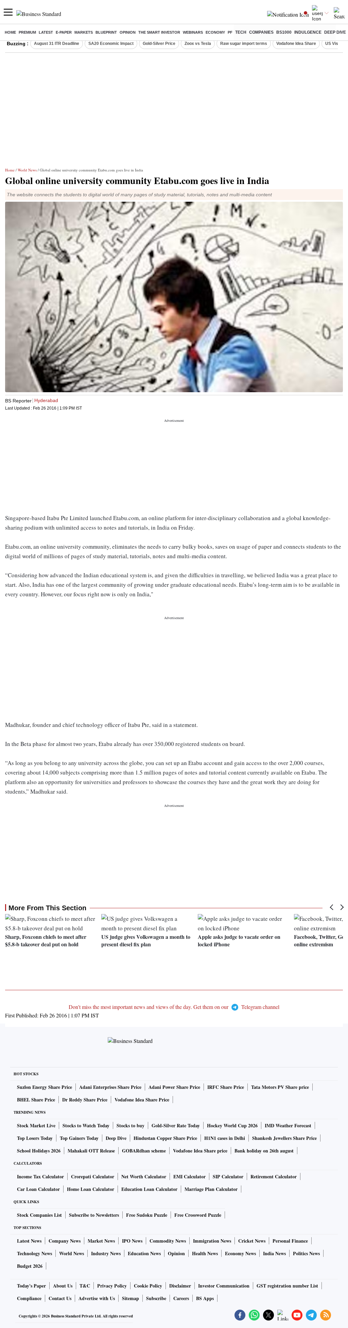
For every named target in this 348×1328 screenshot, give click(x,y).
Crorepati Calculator (92, 1176)
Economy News (240, 1253)
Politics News (306, 1253)
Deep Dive (335, 32)
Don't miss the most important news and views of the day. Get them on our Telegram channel (174, 1006)
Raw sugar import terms (243, 43)
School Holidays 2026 (38, 1150)
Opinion (128, 32)
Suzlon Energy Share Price (44, 1087)
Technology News (34, 1253)
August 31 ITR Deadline (56, 43)
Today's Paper (31, 1285)
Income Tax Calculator (40, 1176)
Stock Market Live (36, 1125)
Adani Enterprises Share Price (110, 1087)
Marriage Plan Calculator (211, 1189)
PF (230, 32)
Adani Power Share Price (174, 1087)
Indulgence (307, 32)
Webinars (193, 32)
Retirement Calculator (273, 1176)
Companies (261, 32)
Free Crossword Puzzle (197, 1214)
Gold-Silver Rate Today (176, 1125)
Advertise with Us (97, 1298)
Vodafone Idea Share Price (142, 1099)
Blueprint (106, 32)
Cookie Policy (148, 1285)
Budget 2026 (29, 1265)
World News (27, 169)
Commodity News (168, 1240)
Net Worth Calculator (143, 1176)
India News (274, 1253)
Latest (46, 32)
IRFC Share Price (225, 1087)
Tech (240, 32)
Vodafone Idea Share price (200, 1150)
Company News (65, 1240)
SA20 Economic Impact (111, 43)
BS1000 (284, 32)
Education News (144, 1253)
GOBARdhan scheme (144, 1150)
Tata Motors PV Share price (280, 1087)
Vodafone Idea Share (296, 43)
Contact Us (60, 1298)
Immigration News (212, 1240)
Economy (215, 32)
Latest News (29, 1240)
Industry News (106, 1253)
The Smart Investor (159, 32)
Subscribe (156, 1298)
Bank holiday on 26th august (264, 1150)
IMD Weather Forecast (288, 1125)
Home (10, 32)
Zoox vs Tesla (198, 43)
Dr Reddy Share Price (84, 1099)
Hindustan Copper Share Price (165, 1138)
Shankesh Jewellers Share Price (284, 1138)
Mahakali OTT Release (91, 1150)
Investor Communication (223, 1285)
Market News (101, 1240)
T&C (85, 1285)
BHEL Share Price (36, 1099)
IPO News (132, 1240)
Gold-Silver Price (159, 43)
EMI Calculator (189, 1176)
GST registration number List (287, 1285)
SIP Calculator (228, 1176)
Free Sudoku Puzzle (146, 1214)
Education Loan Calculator (149, 1189)
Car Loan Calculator (38, 1189)
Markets (83, 32)
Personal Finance (290, 1240)
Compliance (29, 1298)
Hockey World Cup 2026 (232, 1125)
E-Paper (64, 32)
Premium (27, 32)
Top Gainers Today (79, 1138)
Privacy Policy (112, 1285)
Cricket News (251, 1240)
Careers (181, 1298)
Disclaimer (180, 1285)
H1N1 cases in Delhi (224, 1138)
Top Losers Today (35, 1138)
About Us (62, 1285)
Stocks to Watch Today (86, 1125)
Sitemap (130, 1298)
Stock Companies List (39, 1214)
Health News (205, 1253)
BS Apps (205, 1298)
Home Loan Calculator (90, 1189)
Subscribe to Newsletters (94, 1214)
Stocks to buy (130, 1125)
